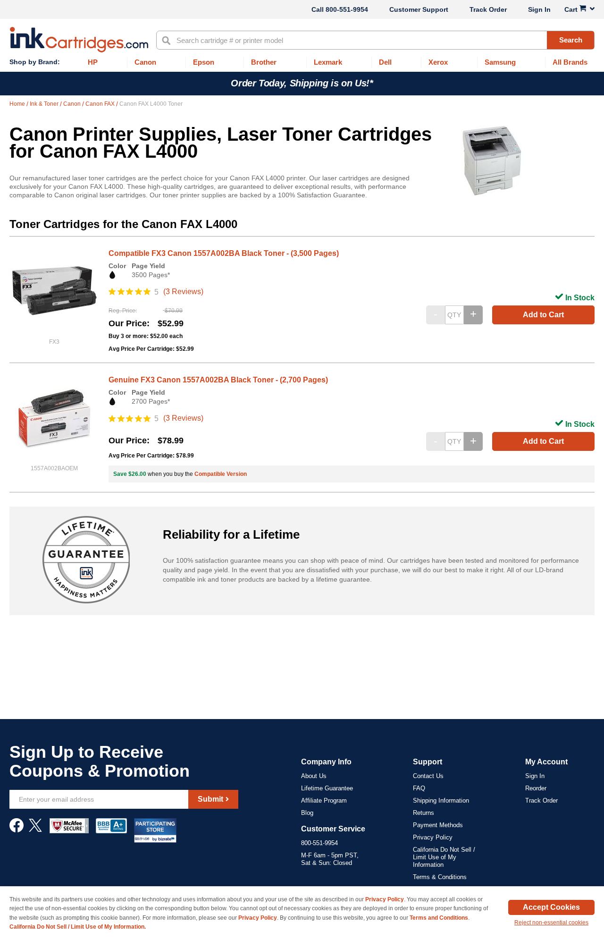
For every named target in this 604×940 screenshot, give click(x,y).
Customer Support (418, 9)
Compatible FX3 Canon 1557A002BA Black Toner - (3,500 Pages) (224, 253)
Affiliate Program (324, 800)
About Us (314, 775)
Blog (307, 812)
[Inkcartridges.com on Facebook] (16, 830)
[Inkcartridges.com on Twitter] (35, 830)
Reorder (535, 788)
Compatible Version (220, 474)
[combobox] (375, 40)
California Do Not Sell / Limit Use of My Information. (77, 926)
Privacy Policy (433, 837)
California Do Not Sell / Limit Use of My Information (444, 857)
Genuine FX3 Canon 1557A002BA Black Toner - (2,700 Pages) (218, 380)
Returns (423, 812)
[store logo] (79, 39)
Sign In (539, 9)
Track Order (488, 9)
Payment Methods (438, 825)
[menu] (302, 62)
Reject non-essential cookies (551, 922)
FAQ (419, 788)
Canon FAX (100, 104)
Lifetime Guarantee (327, 788)
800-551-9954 (347, 9)
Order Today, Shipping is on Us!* (302, 83)
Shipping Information (441, 800)
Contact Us (428, 775)
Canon (72, 104)
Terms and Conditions (439, 918)
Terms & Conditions (440, 877)
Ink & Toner (45, 104)
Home (17, 104)
